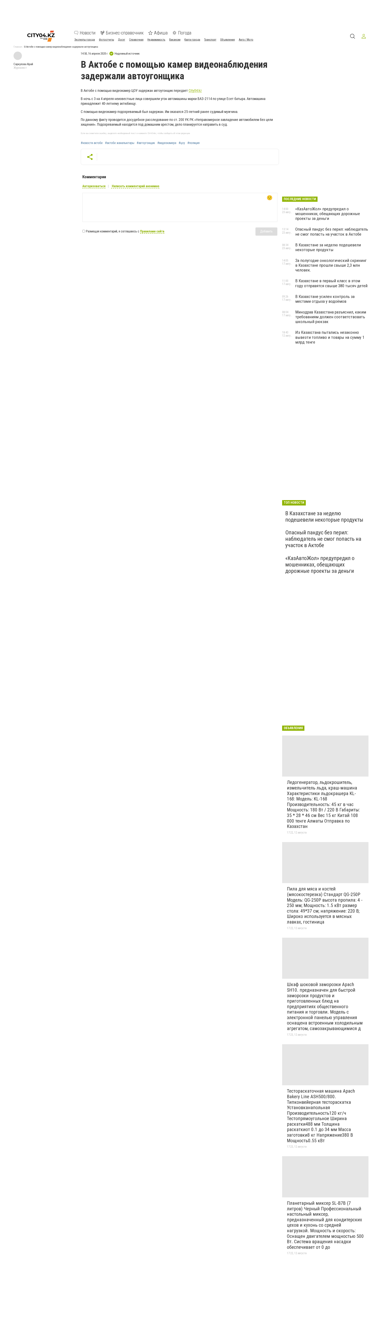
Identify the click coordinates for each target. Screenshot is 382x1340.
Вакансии (174, 39)
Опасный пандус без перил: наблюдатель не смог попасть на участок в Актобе (331, 231)
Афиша (161, 33)
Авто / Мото (246, 39)
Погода (184, 33)
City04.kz (195, 90)
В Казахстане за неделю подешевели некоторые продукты (328, 247)
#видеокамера (166, 143)
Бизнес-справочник (125, 33)
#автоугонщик (146, 143)
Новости (88, 33)
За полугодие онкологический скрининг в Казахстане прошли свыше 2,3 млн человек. (331, 265)
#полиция (193, 143)
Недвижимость (156, 39)
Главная (18, 46)
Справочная (136, 39)
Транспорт (210, 39)
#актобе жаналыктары (119, 143)
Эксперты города (84, 39)
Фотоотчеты (106, 39)
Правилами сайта (152, 231)
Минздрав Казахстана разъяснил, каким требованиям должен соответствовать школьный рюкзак (330, 317)
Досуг (121, 39)
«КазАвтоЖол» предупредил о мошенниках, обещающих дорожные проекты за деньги (327, 214)
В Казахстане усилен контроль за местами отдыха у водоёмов (325, 299)
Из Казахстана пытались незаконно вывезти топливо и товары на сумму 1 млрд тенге (329, 337)
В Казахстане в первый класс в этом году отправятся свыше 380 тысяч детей (331, 283)
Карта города (192, 39)
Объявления (227, 39)
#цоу (182, 143)
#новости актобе (92, 143)
